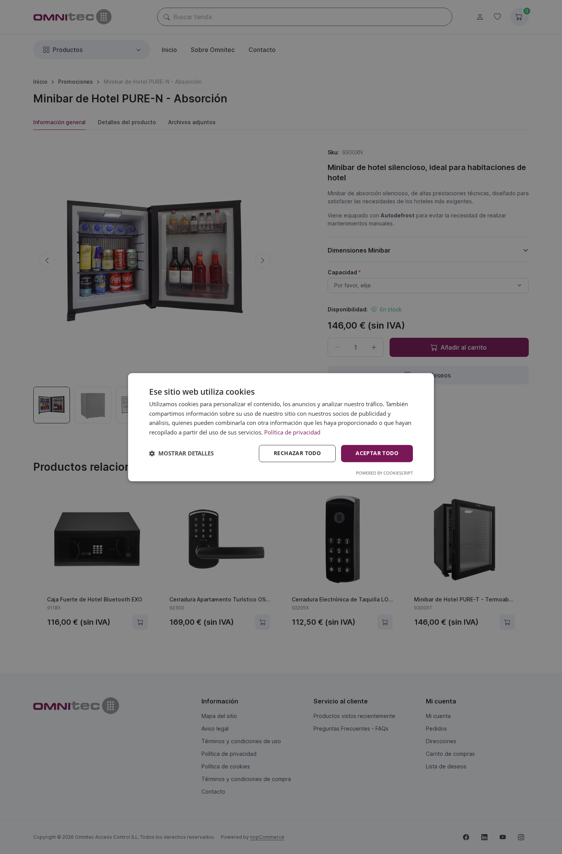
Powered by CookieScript (384, 473)
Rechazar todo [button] (297, 453)
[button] (181, 453)
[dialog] (281, 427)
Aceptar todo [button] (377, 453)
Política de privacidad (292, 432)
